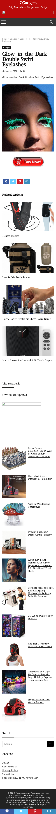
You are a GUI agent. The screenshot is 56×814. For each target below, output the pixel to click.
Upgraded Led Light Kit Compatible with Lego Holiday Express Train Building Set (40, 675)
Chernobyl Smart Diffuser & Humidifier (40, 477)
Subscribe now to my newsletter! (20, 777)
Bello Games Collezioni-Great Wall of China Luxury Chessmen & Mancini (40, 452)
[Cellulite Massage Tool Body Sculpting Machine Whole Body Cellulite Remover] (14, 598)
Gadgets (13, 39)
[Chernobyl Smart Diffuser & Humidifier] (14, 486)
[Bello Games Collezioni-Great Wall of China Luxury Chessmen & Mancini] (14, 458)
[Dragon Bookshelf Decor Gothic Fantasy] (14, 542)
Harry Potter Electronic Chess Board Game (26, 318)
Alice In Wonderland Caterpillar (39, 505)
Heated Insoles (10, 235)
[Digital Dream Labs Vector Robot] (14, 709)
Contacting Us (10, 766)
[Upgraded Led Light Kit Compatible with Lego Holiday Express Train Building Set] (14, 682)
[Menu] (3, 22)
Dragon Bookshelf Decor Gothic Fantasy (40, 533)
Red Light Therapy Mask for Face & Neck (40, 645)
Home (4, 39)
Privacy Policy (10, 770)
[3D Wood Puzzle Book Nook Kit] (14, 626)
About (5, 763)
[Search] (51, 22)
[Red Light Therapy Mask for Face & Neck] (14, 654)
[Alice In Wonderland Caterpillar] (14, 514)
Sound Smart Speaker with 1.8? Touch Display (27, 360)
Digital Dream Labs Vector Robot (39, 701)
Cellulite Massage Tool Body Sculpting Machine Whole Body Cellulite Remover (41, 592)
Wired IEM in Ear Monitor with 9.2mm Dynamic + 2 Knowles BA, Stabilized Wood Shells (40, 565)
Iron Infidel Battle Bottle (16, 277)
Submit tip (8, 774)
